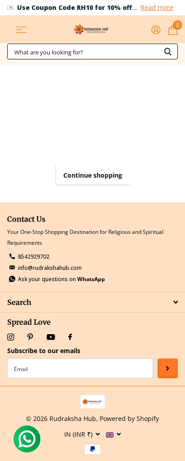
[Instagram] (10, 337)
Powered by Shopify (129, 418)
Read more (157, 7)
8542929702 (33, 256)
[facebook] (70, 337)
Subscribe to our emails (43, 350)
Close (92, 302)
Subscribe (168, 368)
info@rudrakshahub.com (50, 268)
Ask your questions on (61, 279)
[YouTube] (51, 337)
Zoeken (168, 51)
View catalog (21, 29)
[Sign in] (155, 29)
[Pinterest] (30, 337)
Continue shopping (92, 175)
